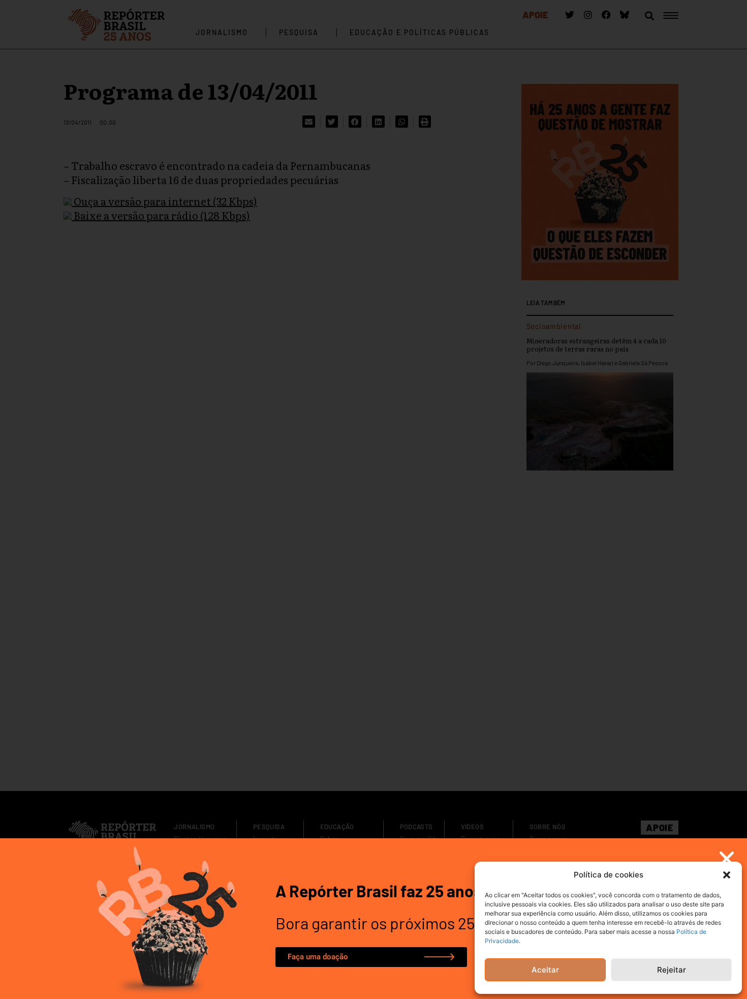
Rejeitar (671, 970)
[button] (727, 875)
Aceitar (545, 970)
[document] (373, 499)
